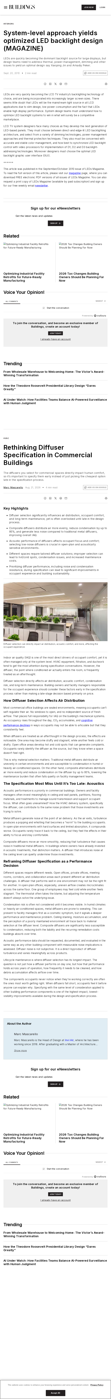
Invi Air (69, 1061)
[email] (65, 83)
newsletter (41, 185)
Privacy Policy (96, 1385)
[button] (5, 7)
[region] (55, 309)
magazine (75, 173)
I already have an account (55, 339)
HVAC (6, 438)
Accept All (55, 1393)
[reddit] (60, 83)
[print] (106, 83)
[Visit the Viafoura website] (100, 315)
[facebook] (45, 83)
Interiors (8, 24)
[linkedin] (50, 83)
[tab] (11, 301)
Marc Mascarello (13, 487)
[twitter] (55, 83)
